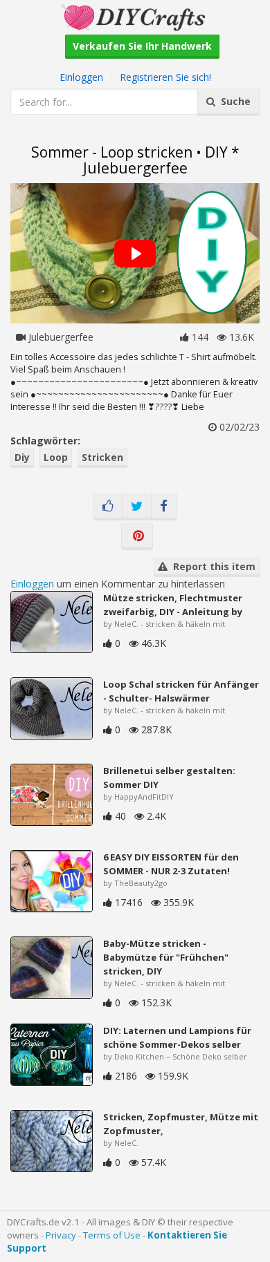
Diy (22, 457)
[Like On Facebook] (108, 506)
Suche (233, 101)
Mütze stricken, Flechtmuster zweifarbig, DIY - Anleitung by (172, 605)
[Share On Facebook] (164, 506)
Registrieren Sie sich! (165, 77)
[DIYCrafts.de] (135, 16)
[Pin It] (137, 536)
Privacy (61, 1235)
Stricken (102, 457)
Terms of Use (112, 1235)
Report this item (211, 566)
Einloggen (81, 77)
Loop (56, 457)
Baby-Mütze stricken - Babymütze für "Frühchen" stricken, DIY (165, 957)
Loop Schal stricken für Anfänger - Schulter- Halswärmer (181, 691)
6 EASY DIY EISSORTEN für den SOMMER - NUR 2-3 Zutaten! (171, 864)
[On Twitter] (137, 506)
